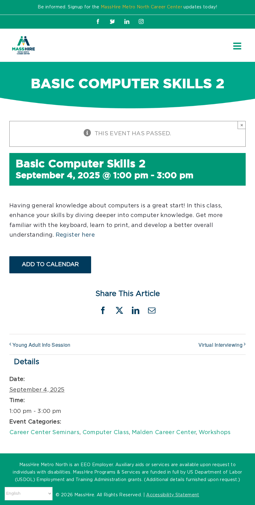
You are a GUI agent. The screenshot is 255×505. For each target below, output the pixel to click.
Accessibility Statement (172, 495)
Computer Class (105, 432)
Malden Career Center (164, 432)
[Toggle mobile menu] (238, 46)
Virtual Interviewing (220, 344)
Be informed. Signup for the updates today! (127, 7)
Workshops (215, 432)
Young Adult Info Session (41, 344)
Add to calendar (50, 264)
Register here (75, 235)
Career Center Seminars (44, 432)
